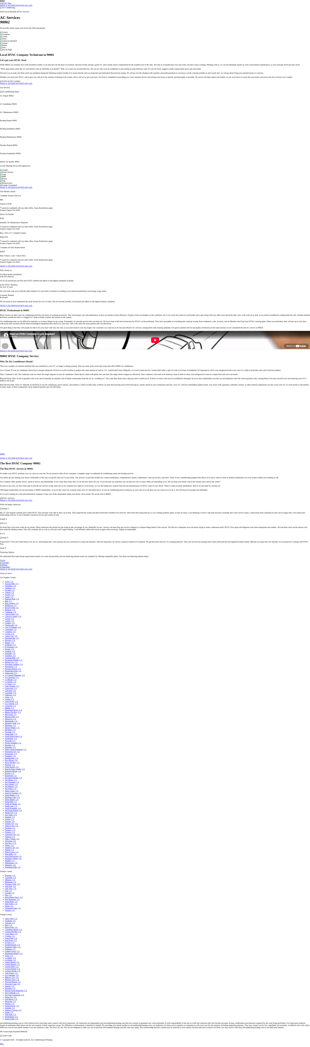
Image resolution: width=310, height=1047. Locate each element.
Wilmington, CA (11, 863)
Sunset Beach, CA (12, 1006)
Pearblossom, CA (11, 758)
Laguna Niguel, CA (12, 969)
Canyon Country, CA (13, 616)
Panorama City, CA (12, 752)
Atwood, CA (10, 923)
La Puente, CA (10, 682)
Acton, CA (9, 582)
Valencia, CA (10, 837)
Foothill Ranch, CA (12, 945)
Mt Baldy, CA (10, 730)
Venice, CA (9, 845)
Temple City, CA (11, 824)
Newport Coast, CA (12, 984)
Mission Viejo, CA (12, 980)
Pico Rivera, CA (11, 760)
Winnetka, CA (10, 865)
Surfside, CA (10, 1008)
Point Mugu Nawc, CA (14, 897)
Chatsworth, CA (11, 625)
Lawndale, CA (10, 693)
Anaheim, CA (10, 921)
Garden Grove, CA (12, 951)
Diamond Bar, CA (12, 638)
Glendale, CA (10, 653)
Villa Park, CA (10, 1015)
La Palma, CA (10, 960)
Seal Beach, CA (11, 999)
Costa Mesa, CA (11, 934)
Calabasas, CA (10, 612)
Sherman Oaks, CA (12, 797)
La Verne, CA (10, 684)
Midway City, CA (12, 977)
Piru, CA (8, 895)
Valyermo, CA (10, 841)
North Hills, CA (11, 734)
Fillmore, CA (10, 880)
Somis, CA (9, 906)
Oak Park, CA (10, 886)
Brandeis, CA (10, 875)
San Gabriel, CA (11, 784)
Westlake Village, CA (13, 858)
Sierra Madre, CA (12, 800)
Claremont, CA (11, 629)
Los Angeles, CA (11, 704)
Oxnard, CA (9, 893)
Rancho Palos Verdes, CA (15, 769)
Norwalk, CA (10, 741)
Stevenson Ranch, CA (13, 811)
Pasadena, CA (10, 756)
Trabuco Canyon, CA (13, 1010)
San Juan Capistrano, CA (14, 995)
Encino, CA (9, 649)
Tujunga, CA (10, 832)
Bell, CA (8, 601)
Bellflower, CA (11, 605)
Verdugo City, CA (12, 848)
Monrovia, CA (10, 719)
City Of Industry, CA (13, 627)
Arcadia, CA (10, 590)
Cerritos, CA (10, 623)
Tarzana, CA (10, 821)
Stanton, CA (9, 1004)
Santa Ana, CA (10, 997)
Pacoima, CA (10, 745)
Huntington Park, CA (13, 671)
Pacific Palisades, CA (13, 743)
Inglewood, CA (11, 673)
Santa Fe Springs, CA (13, 793)
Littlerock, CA (10, 695)
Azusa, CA (9, 597)
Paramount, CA (11, 754)
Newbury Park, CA (12, 884)
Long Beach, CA (11, 701)
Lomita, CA (9, 699)
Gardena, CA (10, 651)
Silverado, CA (10, 1001)
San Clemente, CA (12, 993)
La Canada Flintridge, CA (15, 675)
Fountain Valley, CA (13, 947)
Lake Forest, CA (11, 973)
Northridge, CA (11, 739)
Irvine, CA (9, 956)
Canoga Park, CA (12, 614)
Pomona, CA (10, 765)
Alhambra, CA (10, 586)
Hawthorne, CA (11, 667)
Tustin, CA (9, 1012)
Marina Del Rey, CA (13, 712)
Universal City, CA (12, 835)
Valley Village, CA (12, 839)
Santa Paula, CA (11, 902)
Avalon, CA (9, 595)
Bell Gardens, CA (12, 603)
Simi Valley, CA (11, 904)
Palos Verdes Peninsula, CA (15, 749)
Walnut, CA (9, 850)
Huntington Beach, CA (14, 953)
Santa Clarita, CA (11, 791)
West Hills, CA (10, 854)
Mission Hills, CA (12, 717)
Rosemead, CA (11, 776)
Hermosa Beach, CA (13, 669)
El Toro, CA (9, 943)
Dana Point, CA (11, 938)
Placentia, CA (10, 988)
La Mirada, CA (11, 680)
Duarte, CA (9, 643)
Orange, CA (9, 986)
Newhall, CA (10, 732)
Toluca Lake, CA (11, 826)
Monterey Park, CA (12, 723)
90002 (2, 454)
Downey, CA (10, 640)
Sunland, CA (10, 817)
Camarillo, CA (10, 878)
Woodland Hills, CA (13, 867)
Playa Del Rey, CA (12, 763)
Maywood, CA (10, 715)
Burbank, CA (10, 610)
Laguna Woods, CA (12, 971)
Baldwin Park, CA (12, 599)
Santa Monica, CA (12, 795)
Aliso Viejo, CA (11, 919)
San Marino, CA (11, 787)
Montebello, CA (11, 721)
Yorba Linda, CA (11, 1019)
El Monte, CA (10, 645)
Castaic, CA (9, 621)
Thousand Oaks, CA (13, 908)
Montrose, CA (10, 725)
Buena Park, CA (11, 927)
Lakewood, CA (11, 688)
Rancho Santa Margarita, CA (16, 991)
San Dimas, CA (11, 780)
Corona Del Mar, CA (13, 932)
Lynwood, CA (10, 706)
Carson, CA (9, 619)
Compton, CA (10, 632)
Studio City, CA (11, 813)
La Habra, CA (10, 958)
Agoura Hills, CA (12, 584)
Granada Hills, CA (12, 658)
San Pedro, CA (10, 789)
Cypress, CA (10, 936)
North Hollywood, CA (13, 736)
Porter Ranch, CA (12, 767)
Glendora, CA (10, 656)
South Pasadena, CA (13, 808)
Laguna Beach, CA (12, 964)
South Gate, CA (11, 806)
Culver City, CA (11, 636)
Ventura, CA (10, 910)
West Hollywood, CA (13, 856)
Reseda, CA (9, 773)
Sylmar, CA (9, 819)
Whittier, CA (10, 861)
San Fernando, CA (12, 782)
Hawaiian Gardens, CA (14, 664)
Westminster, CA (11, 1017)
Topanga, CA (10, 828)
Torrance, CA (10, 830)
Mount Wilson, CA (12, 728)
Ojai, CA (8, 891)
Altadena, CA (10, 588)
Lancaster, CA (10, 691)
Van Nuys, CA (10, 843)
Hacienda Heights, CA (13, 660)
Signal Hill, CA (11, 802)
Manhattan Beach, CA (13, 710)
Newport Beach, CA (13, 982)
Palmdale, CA (10, 747)
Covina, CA (9, 634)
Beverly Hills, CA (12, 608)
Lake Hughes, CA (12, 686)
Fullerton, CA (10, 949)
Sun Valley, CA (11, 815)
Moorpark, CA (10, 882)
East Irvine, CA (11, 940)
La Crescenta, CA (12, 677)
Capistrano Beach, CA (13, 929)
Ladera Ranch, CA (12, 962)
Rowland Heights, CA (13, 778)
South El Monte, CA (13, 804)
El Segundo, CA (11, 647)
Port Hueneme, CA (12, 899)
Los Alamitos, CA (12, 975)
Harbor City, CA (11, 662)
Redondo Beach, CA (13, 771)
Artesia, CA (9, 592)
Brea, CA (8, 925)
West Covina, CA (11, 852)
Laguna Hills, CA (12, 967)
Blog (2, 1044)
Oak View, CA (10, 889)
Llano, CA (9, 697)
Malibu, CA (9, 708)
